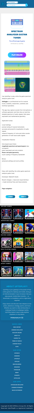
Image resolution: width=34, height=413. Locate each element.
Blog (17, 346)
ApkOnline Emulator (17, 384)
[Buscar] (26, 4)
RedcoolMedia (17, 364)
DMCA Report (17, 327)
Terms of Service (17, 341)
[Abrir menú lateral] (2, 3)
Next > (23, 196)
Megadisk (17, 367)
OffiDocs (17, 353)
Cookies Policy (17, 343)
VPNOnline (17, 369)
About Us (17, 335)
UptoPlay (17, 358)
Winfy (17, 372)
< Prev (10, 196)
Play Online (17, 55)
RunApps (17, 375)
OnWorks (17, 356)
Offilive (17, 361)
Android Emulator (17, 330)
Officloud (17, 378)
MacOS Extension (17, 390)
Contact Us (17, 338)
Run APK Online (17, 332)
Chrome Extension (17, 387)
